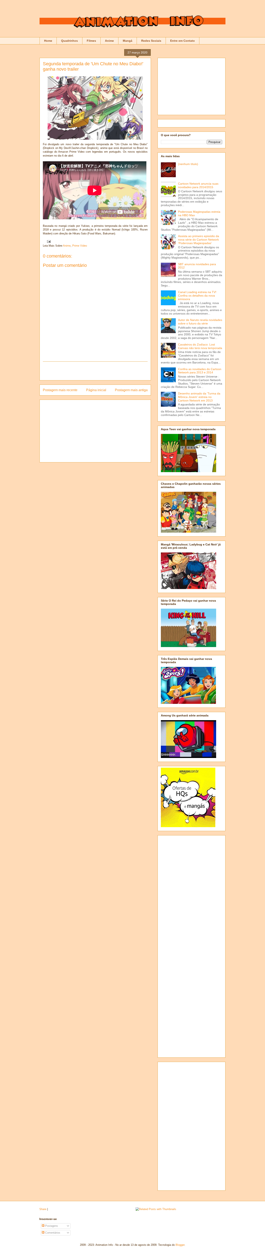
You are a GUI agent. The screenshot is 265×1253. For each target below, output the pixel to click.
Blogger (180, 1244)
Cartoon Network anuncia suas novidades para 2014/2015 (198, 185)
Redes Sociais (151, 40)
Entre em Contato (182, 40)
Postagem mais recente (60, 390)
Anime (109, 40)
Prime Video (79, 245)
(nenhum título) (188, 164)
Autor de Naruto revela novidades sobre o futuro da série (200, 321)
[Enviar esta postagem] (48, 241)
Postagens (51, 1225)
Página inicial (96, 390)
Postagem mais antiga (131, 390)
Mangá (127, 40)
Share (42, 1209)
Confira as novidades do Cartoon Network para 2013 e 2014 (199, 370)
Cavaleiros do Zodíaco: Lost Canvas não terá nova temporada (200, 346)
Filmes (91, 40)
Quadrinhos (69, 40)
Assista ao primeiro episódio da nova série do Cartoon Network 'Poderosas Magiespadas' (198, 239)
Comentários (52, 1232)
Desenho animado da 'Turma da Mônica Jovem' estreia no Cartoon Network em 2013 (199, 397)
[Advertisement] (95, 371)
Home (48, 40)
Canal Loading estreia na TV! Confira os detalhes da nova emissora (197, 295)
